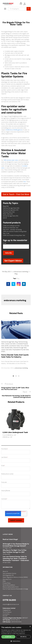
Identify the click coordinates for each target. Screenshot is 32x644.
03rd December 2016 (7, 368)
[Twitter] (13, 284)
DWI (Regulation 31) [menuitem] (8, 575)
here (24, 181)
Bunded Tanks (9, 348)
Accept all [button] (8, 636)
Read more (22, 633)
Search (29, 9)
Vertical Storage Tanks (10, 216)
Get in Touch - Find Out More (16, 194)
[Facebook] (8, 284)
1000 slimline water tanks (11, 160)
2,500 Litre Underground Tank (15, 432)
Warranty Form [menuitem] (7, 579)
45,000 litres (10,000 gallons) (14, 130)
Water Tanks (8, 214)
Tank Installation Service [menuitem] (9, 573)
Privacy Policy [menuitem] (6, 583)
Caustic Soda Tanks (6, 350)
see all (5, 218)
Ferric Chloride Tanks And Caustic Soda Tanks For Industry (15, 356)
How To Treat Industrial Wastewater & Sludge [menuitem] (15, 589)
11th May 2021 (6, 272)
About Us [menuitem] (5, 571)
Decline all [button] (23, 636)
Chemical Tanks (9, 212)
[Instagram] (19, 284)
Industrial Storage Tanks (20, 348)
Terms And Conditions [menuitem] (9, 585)
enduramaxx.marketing (21, 272)
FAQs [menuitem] (4, 581)
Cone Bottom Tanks (14, 346)
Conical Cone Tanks (10, 344)
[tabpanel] (16, 344)
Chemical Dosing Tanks (10, 210)
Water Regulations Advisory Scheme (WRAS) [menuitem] (15, 577)
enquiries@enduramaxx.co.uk (11, 604)
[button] (16, 641)
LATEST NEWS (8, 534)
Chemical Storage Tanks (11, 208)
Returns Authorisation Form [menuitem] (11, 587)
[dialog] (16, 634)
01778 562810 (9, 600)
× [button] (30, 626)
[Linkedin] (24, 284)
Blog (6, 206)
